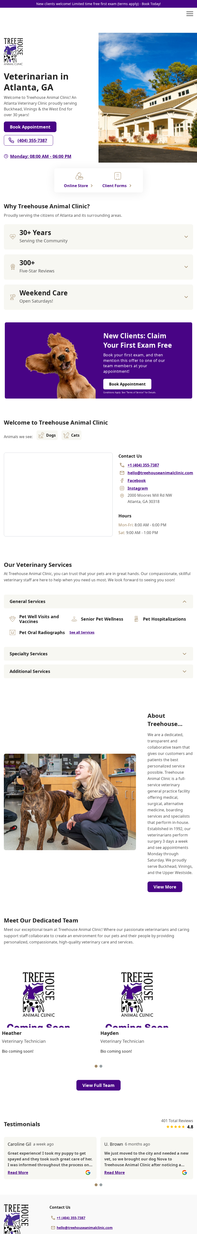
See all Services (81, 632)
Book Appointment (30, 127)
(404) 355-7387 (32, 140)
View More (165, 887)
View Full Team (98, 1085)
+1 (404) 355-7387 (71, 1217)
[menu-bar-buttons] (189, 14)
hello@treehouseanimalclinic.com (85, 1227)
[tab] (96, 1066)
